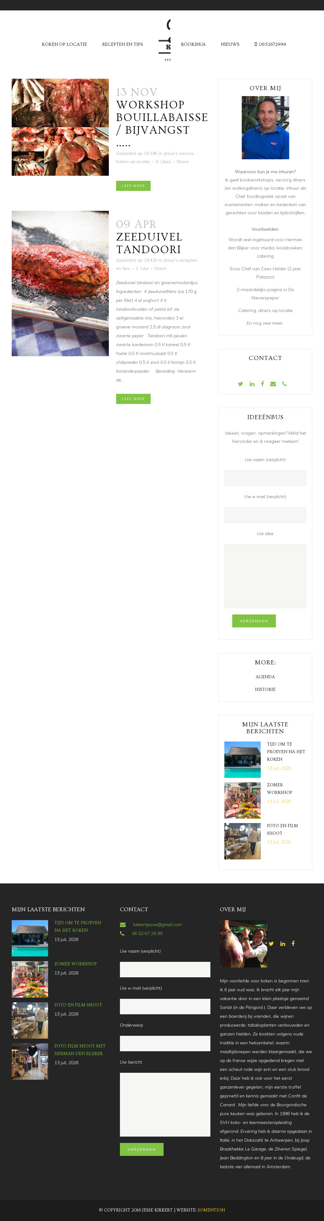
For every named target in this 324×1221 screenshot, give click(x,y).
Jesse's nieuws (179, 153)
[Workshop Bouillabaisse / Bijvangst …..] (60, 127)
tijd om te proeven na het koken (286, 752)
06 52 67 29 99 (147, 933)
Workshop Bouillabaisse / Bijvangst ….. (162, 124)
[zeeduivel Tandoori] (60, 283)
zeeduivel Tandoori (149, 243)
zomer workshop (75, 964)
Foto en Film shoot (78, 1005)
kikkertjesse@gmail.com (157, 924)
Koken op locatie (133, 161)
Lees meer (133, 186)
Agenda (265, 677)
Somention (211, 1210)
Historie (265, 689)
